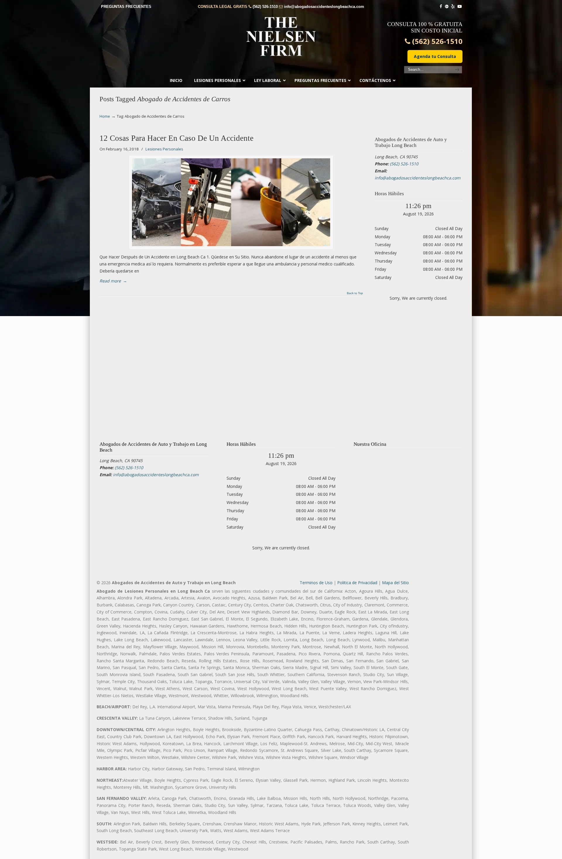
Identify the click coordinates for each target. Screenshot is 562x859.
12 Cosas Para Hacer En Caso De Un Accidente (176, 138)
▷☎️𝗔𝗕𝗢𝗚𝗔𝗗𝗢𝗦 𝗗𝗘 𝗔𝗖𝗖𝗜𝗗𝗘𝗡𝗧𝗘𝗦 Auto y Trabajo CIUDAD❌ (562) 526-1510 (281, 36)
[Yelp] (453, 6)
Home (105, 116)
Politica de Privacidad (357, 582)
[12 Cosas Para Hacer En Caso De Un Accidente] (231, 202)
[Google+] (446, 6)
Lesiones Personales (164, 149)
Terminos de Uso (316, 582)
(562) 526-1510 (265, 6)
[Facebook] (441, 6)
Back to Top (355, 293)
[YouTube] (459, 6)
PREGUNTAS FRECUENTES (126, 6)
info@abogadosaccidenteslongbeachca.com (324, 6)
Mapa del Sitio (395, 582)
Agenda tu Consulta (435, 56)
